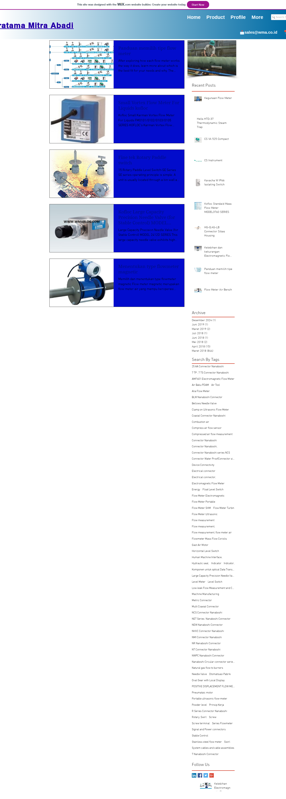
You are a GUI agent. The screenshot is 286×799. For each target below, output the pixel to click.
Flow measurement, (203, 526)
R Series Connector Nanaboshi (209, 711)
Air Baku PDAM (200, 385)
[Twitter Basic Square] (206, 775)
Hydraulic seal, (200, 563)
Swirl (227, 742)
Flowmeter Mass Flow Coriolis (209, 539)
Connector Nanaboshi (204, 440)
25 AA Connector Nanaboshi (208, 366)
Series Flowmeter (222, 723)
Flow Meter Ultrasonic (205, 514)
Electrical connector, (204, 477)
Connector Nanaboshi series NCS (211, 453)
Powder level (199, 705)
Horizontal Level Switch (205, 551)
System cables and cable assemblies (213, 748)
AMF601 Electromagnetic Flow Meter (213, 379)
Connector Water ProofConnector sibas (213, 459)
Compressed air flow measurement (212, 434)
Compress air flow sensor (207, 428)
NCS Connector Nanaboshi (207, 612)
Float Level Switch (213, 489)
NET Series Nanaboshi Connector (211, 619)
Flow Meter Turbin (223, 508)
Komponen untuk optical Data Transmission (213, 569)
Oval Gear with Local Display (208, 680)
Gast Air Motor (200, 545)
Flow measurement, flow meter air (212, 532)
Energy (196, 489)
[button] (238, 17)
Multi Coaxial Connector (205, 606)
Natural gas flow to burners (207, 668)
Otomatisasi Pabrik (220, 674)
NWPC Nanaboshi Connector (208, 655)
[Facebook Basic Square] (200, 775)
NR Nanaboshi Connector (206, 643)
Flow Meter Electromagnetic (208, 496)
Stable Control (200, 735)
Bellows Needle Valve (204, 403)
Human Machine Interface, (207, 557)
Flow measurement (203, 520)
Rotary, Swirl (199, 717)
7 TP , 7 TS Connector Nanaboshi (210, 372)
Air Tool (215, 385)
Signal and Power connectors (209, 729)
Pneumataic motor (202, 692)
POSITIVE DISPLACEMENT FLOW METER (213, 686)
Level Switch (215, 582)
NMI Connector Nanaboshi (207, 637)
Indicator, (229, 563)
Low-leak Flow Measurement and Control (213, 588)
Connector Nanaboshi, (204, 446)
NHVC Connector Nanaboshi (208, 631)
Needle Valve (199, 674)
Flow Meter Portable (203, 502)
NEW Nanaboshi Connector (207, 625)
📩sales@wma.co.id (258, 32)
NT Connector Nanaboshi (206, 649)
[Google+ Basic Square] (211, 775)
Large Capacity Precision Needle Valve (213, 576)
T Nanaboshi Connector (205, 754)
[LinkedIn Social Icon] (194, 775)
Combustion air (200, 422)
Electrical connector (203, 471)
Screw (212, 717)
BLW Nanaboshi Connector (207, 397)
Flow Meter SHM (201, 508)
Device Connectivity (203, 465)
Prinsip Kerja (216, 705)
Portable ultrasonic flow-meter (209, 698)
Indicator (216, 563)
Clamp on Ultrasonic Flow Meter (210, 409)
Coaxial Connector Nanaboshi (208, 416)
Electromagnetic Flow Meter (208, 483)
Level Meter (198, 582)
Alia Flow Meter (201, 391)
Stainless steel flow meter (207, 742)
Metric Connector (202, 600)
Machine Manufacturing (205, 594)
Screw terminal (201, 723)
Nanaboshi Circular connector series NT (213, 662)
